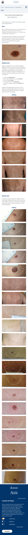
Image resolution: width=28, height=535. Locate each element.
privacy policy (8, 516)
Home (2, 7)
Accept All (7, 531)
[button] (14, 17)
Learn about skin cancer (9, 7)
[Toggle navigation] (26, 7)
